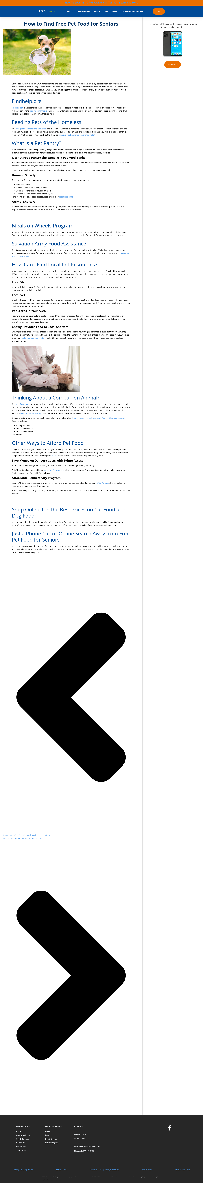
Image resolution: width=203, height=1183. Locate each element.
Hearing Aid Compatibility (23, 1170)
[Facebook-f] (169, 1127)
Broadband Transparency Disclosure (104, 1170)
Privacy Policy (147, 1170)
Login (106, 11)
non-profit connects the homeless (31, 128)
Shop (95, 11)
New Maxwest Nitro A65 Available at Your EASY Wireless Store (101, 2)
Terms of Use (61, 1170)
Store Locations (83, 11)
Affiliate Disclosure (182, 1170)
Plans (68, 11)
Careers (115, 11)
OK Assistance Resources (132, 11)
